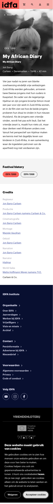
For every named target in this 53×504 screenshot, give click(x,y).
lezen (41, 474)
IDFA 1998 (29, 174)
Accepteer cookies (36, 495)
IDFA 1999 (10, 174)
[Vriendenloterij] (26, 417)
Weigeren (13, 495)
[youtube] (6, 396)
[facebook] (24, 396)
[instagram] (15, 396)
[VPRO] (26, 438)
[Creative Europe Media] (26, 428)
